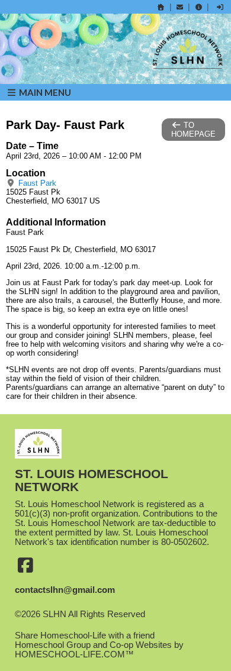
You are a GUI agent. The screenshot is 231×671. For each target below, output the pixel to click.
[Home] (161, 7)
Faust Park (36, 183)
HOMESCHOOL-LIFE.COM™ (74, 654)
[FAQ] (198, 7)
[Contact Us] (180, 7)
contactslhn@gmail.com (65, 590)
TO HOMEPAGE (193, 129)
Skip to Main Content (64, 623)
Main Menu (44, 92)
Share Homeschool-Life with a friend (85, 635)
